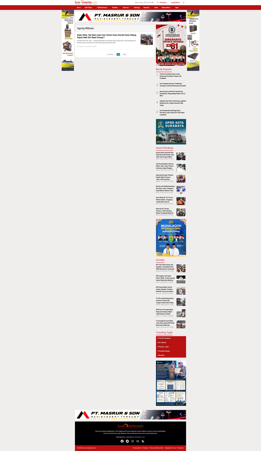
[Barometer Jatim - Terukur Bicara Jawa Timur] (86, 2)
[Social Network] (183, 2)
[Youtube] (137, 442)
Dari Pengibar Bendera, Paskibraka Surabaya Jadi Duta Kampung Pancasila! (173, 85)
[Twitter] (127, 442)
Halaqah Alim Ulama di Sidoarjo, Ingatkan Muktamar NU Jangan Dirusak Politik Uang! (173, 103)
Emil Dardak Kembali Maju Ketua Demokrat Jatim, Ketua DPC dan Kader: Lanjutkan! (172, 113)
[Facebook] (122, 442)
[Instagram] (132, 442)
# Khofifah (161, 355)
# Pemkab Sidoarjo (164, 351)
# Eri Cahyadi (162, 342)
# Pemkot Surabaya (164, 338)
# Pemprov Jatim (163, 347)
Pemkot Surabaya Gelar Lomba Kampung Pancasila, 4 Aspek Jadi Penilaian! (170, 76)
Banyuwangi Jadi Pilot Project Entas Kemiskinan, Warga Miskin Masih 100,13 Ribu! (172, 94)
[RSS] (143, 442)
